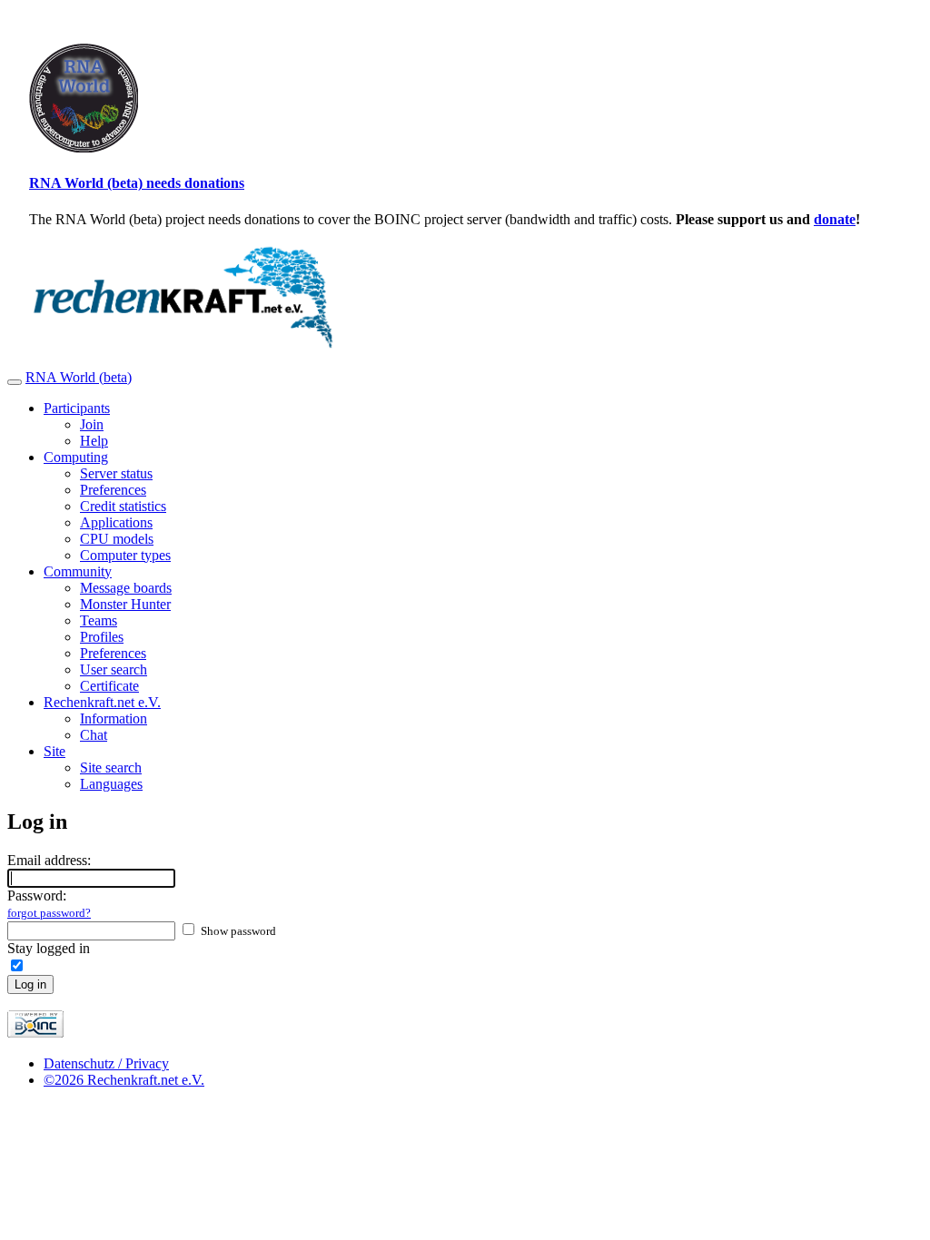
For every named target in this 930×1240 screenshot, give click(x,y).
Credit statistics (123, 506)
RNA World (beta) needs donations (136, 183)
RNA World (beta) (78, 377)
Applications (116, 522)
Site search (111, 767)
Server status (116, 473)
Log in (30, 984)
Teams (98, 620)
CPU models (116, 538)
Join (92, 424)
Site (54, 751)
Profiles (102, 637)
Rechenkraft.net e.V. (102, 702)
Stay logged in (48, 948)
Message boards (126, 587)
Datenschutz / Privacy (106, 1063)
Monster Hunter (125, 604)
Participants (77, 408)
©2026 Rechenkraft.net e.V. (124, 1079)
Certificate (109, 686)
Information (113, 718)
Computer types (125, 555)
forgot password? (49, 913)
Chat (93, 735)
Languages (111, 784)
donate (835, 219)
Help (94, 440)
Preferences (113, 489)
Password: (49, 904)
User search (113, 669)
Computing (76, 457)
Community (78, 571)
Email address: (49, 860)
